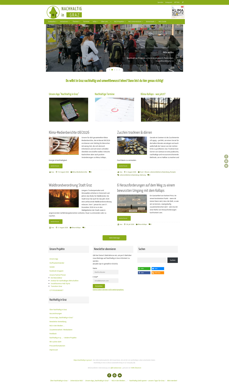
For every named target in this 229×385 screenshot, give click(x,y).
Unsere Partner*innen (57, 275)
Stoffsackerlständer (56, 263)
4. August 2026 (131, 172)
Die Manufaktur (56, 278)
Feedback (53, 333)
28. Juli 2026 (130, 224)
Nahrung (143, 175)
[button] (144, 268)
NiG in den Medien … (57, 325)
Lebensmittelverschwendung (159, 172)
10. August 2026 (63, 172)
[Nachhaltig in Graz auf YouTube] (226, 166)
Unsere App (53, 259)
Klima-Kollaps (76, 228)
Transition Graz (56, 286)
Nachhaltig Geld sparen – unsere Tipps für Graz (147, 380)
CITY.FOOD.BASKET (56, 290)
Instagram (168, 2)
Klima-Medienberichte (79, 172)
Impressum (53, 350)
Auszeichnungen (55, 313)
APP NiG (177, 2)
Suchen (172, 260)
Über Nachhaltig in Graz (58, 309)
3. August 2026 (63, 228)
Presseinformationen (57, 346)
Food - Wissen (144, 172)
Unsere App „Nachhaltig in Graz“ (61, 317)
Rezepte (173, 172)
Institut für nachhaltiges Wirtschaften (64, 280)
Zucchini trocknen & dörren (134, 132)
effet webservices (116, 368)
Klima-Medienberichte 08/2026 (69, 132)
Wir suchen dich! (55, 342)
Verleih (52, 267)
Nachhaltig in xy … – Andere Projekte (62, 337)
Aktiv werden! (172, 380)
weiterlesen (55, 166)
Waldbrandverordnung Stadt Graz (70, 185)
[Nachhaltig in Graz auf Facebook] (226, 157)
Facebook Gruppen (56, 271)
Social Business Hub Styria (60, 283)
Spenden (160, 2)
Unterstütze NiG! (76, 380)
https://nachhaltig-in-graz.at (83, 360)
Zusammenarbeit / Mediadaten (60, 329)
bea (52, 172)
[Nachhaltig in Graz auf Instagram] (226, 161)
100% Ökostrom (136, 368)
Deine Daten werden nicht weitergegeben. (108, 289)
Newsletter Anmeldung (57, 321)
